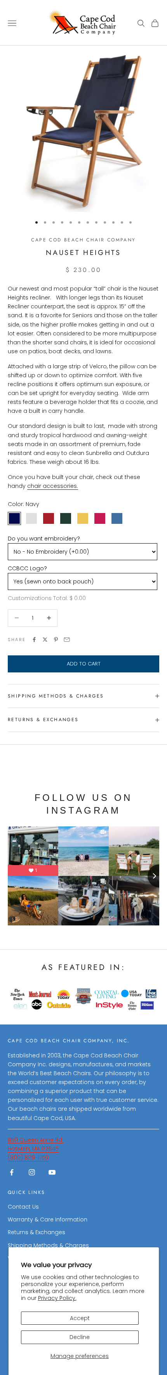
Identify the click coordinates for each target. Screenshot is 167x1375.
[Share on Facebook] (34, 639)
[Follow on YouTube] (52, 1172)
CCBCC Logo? (27, 568)
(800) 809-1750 (28, 1157)
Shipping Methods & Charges (48, 1245)
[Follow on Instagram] (32, 1172)
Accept (80, 1318)
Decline (80, 1337)
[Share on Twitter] (45, 639)
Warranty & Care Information (47, 1219)
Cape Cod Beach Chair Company (83, 239)
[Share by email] (67, 639)
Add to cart (84, 663)
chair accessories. (52, 486)
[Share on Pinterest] (56, 639)
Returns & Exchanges (36, 1232)
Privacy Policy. (57, 1298)
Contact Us (23, 1207)
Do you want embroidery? (44, 538)
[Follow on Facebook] (12, 1172)
